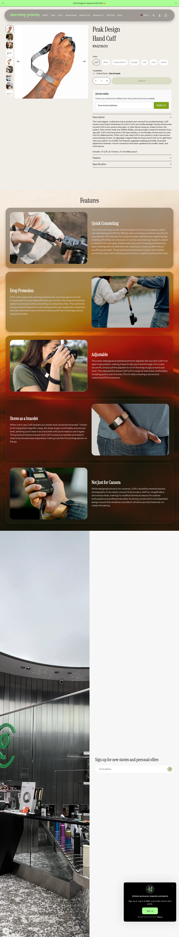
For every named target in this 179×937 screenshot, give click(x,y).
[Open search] (154, 15)
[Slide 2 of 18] (9, 37)
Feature (97, 157)
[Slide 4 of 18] (9, 53)
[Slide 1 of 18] (9, 28)
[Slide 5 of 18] (9, 61)
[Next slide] (176, 3)
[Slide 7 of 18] (9, 77)
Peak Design (106, 29)
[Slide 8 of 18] (9, 85)
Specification (99, 164)
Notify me (161, 105)
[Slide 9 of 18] (9, 93)
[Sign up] (169, 769)
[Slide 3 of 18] (9, 45)
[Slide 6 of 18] (9, 69)
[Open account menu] (159, 15)
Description (99, 117)
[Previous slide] (3, 3)
